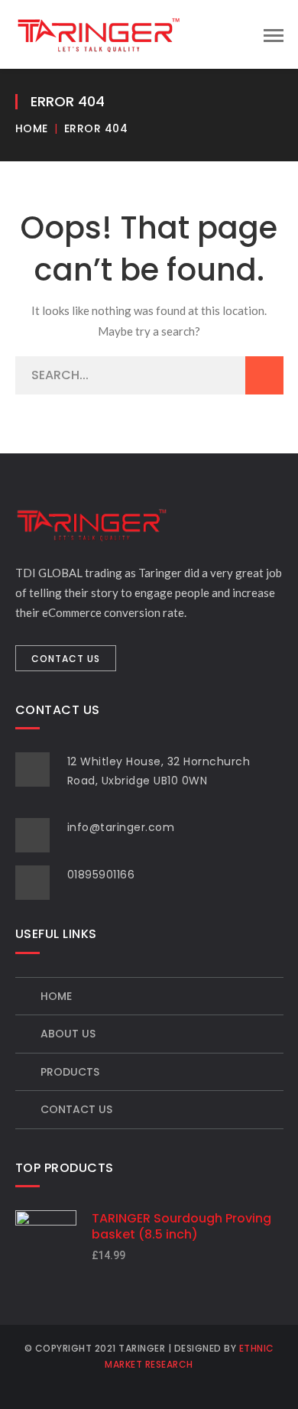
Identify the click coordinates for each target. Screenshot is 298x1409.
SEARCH (264, 375)
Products (69, 1071)
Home (31, 128)
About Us (68, 1033)
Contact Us (76, 1109)
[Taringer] (98, 33)
